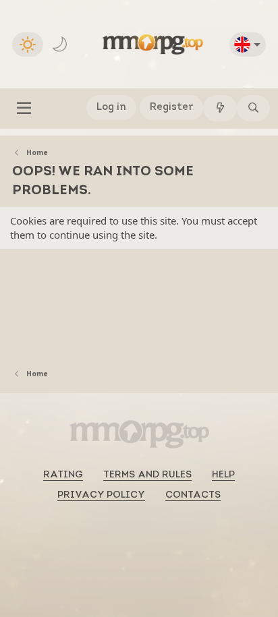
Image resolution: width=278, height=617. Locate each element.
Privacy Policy (101, 495)
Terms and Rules (147, 475)
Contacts (193, 495)
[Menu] (24, 108)
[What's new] (219, 108)
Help (223, 475)
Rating (63, 475)
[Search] (253, 108)
